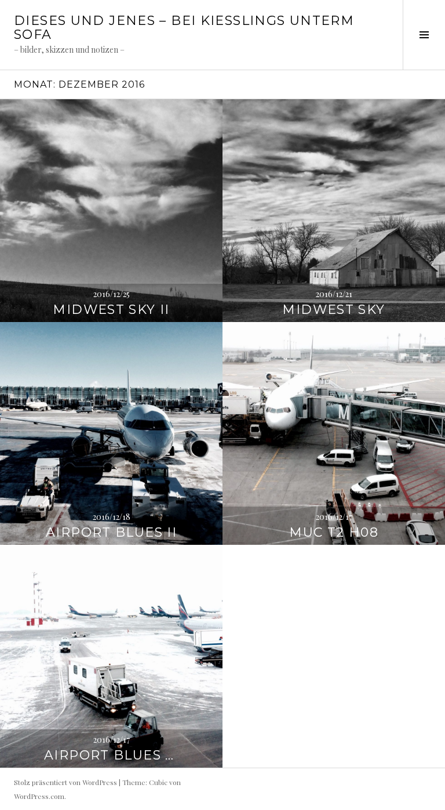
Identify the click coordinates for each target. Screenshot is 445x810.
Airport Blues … (111, 755)
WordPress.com (39, 796)
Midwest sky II (111, 309)
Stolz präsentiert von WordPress (65, 782)
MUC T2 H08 (333, 532)
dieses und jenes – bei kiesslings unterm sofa (184, 27)
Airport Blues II (111, 532)
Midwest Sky (333, 309)
